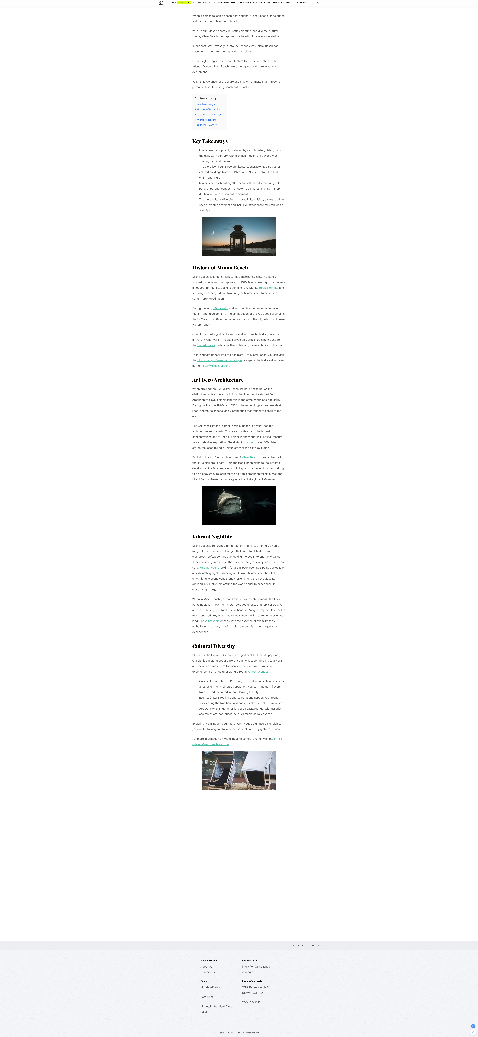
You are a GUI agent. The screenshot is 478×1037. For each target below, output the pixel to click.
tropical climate (268, 287)
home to (251, 442)
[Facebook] (288, 945)
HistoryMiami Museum (215, 365)
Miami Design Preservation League (219, 360)
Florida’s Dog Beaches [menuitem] (247, 3)
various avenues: (258, 671)
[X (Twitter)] (293, 945)
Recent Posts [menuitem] (184, 3)
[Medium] (318, 945)
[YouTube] (303, 945)
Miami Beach (250, 457)
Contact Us (207, 972)
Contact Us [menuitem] (302, 3)
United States (206, 345)
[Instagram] (298, 945)
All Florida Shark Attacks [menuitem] (223, 3)
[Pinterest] (313, 945)
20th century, (222, 308)
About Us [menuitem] (290, 3)
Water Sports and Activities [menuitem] (271, 3)
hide (212, 98)
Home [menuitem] (174, 3)
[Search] (318, 3)
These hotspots (209, 621)
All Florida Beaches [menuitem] (201, 3)
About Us (206, 966)
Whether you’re (209, 567)
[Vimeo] (308, 945)
